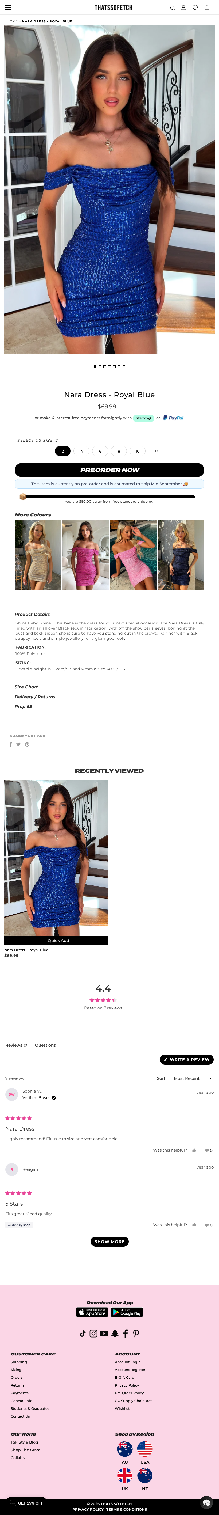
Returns (18, 1385)
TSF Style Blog (24, 1442)
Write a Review (191, 1061)
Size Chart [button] (26, 687)
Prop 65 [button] (23, 706)
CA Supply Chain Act (133, 1401)
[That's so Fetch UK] (125, 1475)
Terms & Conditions (126, 1510)
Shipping (19, 1362)
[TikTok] (82, 1334)
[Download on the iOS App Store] (92, 1315)
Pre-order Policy (129, 1393)
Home (12, 21)
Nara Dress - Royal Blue (47, 21)
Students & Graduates (30, 1409)
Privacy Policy (127, 1385)
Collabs (18, 1457)
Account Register (130, 1370)
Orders (17, 1378)
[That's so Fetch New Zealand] (145, 1475)
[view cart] (207, 7)
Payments (20, 1393)
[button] (183, 6)
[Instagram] (93, 1334)
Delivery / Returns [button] (35, 696)
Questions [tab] (45, 1046)
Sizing (16, 1370)
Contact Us (20, 1416)
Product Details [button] (32, 614)
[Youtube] (104, 1334)
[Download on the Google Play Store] (127, 1315)
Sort (161, 1078)
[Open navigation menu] (8, 7)
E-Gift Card (124, 1378)
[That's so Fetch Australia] (125, 1449)
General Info (21, 1401)
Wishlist (122, 1409)
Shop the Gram (26, 1450)
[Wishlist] (195, 7)
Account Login (128, 1362)
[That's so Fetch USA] (145, 1449)
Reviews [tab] (17, 1046)
